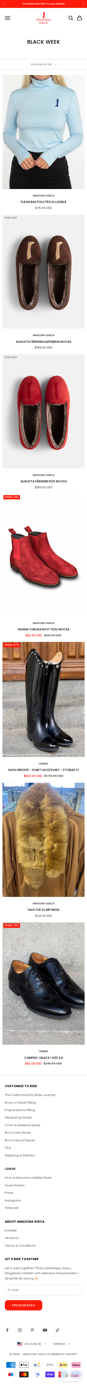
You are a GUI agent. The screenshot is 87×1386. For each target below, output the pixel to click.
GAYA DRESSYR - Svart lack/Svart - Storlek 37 (43, 770)
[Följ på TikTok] (57, 1330)
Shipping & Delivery (20, 1155)
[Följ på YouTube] (45, 1330)
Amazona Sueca (43, 195)
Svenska (59, 1344)
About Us (12, 1238)
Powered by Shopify (62, 1354)
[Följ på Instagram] (19, 1330)
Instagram (13, 1200)
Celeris (43, 763)
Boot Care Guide (18, 1132)
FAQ (8, 1147)
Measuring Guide (18, 1117)
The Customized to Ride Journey (30, 1095)
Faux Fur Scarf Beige (43, 910)
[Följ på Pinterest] (32, 1330)
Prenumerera (23, 1305)
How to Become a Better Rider (28, 1177)
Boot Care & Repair (20, 1140)
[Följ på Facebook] (7, 1330)
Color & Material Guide (22, 1125)
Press (9, 1193)
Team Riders (15, 1185)
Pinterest (12, 1208)
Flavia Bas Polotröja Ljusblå (43, 202)
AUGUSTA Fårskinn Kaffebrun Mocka (43, 342)
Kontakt (11, 1230)
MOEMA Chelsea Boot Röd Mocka (43, 629)
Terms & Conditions (20, 1245)
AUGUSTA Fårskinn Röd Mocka (44, 481)
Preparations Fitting (20, 1110)
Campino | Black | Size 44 (43, 1058)
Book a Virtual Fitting (20, 1102)
